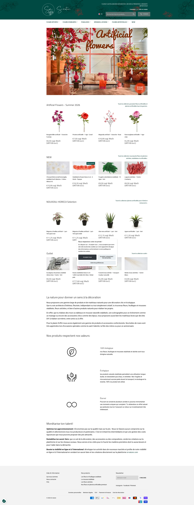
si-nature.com (132, 452)
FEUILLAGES (85, 22)
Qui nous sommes (52, 477)
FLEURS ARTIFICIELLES (119, 22)
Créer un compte (143, 9)
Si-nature (53, 498)
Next (143, 61)
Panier (145, 14)
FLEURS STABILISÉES (70, 22)
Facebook (126, 485)
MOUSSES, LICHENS (101, 22)
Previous (50, 61)
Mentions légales (88, 492)
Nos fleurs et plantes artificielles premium (94, 484)
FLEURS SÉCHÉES (52, 22)
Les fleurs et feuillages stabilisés (91, 477)
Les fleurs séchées (87, 482)
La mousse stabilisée (87, 479)
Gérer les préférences (97, 263)
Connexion (133, 9)
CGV (96, 492)
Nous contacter (51, 479)
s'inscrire (143, 478)
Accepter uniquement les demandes (106, 257)
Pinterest (133, 485)
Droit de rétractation (118, 492)
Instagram (119, 485)
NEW (133, 22)
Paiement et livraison (105, 492)
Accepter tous (87, 257)
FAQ (47, 482)
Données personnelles (74, 492)
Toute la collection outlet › (140, 253)
